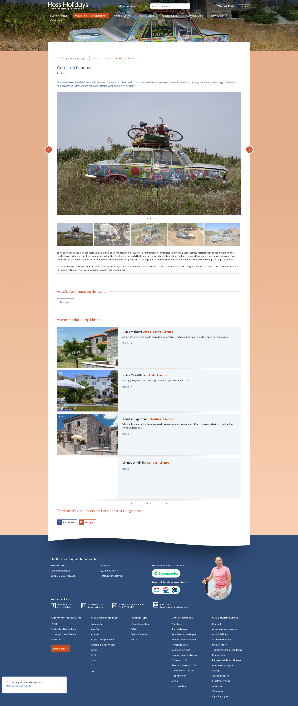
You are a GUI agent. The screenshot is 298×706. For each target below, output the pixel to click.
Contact (216, 623)
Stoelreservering (221, 680)
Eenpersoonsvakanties (184, 639)
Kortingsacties (122, 15)
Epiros (94, 660)
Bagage (216, 670)
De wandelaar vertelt (183, 670)
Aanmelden (58, 648)
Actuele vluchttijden (223, 665)
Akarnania (96, 623)
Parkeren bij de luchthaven (226, 660)
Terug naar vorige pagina (74, 58)
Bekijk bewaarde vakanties (129, 5)
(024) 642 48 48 (225, 6)
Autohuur (177, 623)
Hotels (135, 639)
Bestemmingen (59, 15)
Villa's (134, 629)
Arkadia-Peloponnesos (103, 644)
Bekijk (125, 343)
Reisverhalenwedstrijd (184, 665)
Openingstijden (220, 696)
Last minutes (179, 685)
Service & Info (219, 15)
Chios (94, 649)
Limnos (107, 58)
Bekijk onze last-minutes (19, 685)
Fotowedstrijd (179, 660)
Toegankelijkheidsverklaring (227, 649)
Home (96, 58)
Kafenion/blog (194, 15)
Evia (93, 665)
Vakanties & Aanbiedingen (90, 15)
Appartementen (140, 623)
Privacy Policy (219, 644)
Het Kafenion (179, 675)
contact (244, 6)
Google (89, 522)
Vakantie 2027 (169, 15)
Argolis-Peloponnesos (103, 639)
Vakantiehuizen (139, 634)
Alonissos (96, 629)
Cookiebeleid (219, 654)
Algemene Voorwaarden (225, 629)
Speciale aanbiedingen (184, 634)
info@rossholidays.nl (112, 575)
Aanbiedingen (179, 629)
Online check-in (220, 675)
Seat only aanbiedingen (184, 654)
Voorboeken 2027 (181, 649)
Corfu (94, 654)
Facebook (69, 522)
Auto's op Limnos (125, 58)
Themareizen (146, 15)
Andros (95, 634)
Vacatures (56, 20)
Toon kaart (65, 302)
